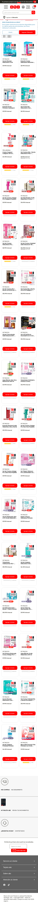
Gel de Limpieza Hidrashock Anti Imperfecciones (25, 563)
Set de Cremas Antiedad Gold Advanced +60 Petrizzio (28, 244)
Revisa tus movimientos (15, 810)
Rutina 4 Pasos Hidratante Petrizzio (27, 517)
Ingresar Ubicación (27, 32)
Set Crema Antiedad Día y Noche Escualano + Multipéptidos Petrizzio (28, 699)
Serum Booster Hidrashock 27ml (8, 61)
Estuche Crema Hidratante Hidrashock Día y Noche (27, 61)
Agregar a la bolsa (9, 75)
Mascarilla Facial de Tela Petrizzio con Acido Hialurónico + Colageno (28, 745)
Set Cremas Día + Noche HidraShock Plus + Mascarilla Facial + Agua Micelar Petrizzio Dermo (28, 153)
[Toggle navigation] (6, 7)
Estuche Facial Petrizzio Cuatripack (9, 107)
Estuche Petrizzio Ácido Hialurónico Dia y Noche (10, 426)
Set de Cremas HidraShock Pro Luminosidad (7, 244)
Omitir (10, 32)
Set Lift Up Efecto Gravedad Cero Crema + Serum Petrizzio (28, 335)
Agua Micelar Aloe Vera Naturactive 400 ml (10, 380)
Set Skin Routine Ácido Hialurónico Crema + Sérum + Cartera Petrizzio (27, 198)
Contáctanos (12, 831)
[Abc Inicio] (15, 7)
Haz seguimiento (11, 789)
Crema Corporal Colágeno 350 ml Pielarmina (8, 153)
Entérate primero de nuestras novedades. (19, 842)
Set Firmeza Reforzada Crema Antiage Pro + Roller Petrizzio (9, 654)
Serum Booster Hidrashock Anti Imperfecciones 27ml (9, 699)
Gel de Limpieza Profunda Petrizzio (8, 745)
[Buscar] (33, 12)
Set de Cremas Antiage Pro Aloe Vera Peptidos (28, 426)
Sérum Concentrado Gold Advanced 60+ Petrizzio (9, 335)
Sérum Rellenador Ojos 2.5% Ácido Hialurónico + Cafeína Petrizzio (9, 517)
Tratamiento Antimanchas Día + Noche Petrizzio (8, 563)
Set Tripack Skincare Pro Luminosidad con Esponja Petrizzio (27, 472)
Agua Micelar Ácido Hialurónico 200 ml (26, 654)
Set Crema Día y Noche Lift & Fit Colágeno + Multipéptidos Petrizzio (28, 289)
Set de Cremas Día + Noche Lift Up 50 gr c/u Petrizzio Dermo (9, 289)
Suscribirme (20, 850)
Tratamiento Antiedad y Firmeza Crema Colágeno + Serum (28, 380)
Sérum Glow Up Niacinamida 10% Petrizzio (26, 608)
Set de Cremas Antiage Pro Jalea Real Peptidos (10, 472)
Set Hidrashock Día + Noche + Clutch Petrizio (10, 608)
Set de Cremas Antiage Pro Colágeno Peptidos (9, 198)
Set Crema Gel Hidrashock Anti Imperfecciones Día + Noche (27, 107)
